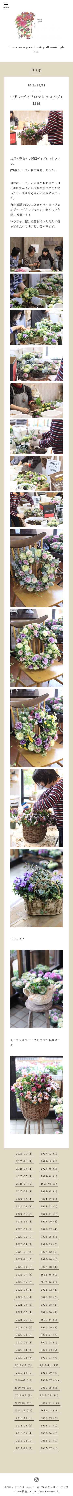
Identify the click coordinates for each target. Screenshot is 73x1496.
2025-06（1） (50, 1176)
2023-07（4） (50, 1229)
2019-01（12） (50, 1403)
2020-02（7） (25, 1358)
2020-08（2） (25, 1335)
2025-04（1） (49, 1184)
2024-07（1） (25, 1199)
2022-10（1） (50, 1259)
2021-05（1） (25, 1320)
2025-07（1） (25, 1176)
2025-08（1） (50, 1169)
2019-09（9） (50, 1373)
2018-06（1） (25, 1433)
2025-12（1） (50, 1154)
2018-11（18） (50, 1410)
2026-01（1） (25, 1154)
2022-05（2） (25, 1282)
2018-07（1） (50, 1425)
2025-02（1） (50, 1191)
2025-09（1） (25, 1169)
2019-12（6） (24, 1365)
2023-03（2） (50, 1244)
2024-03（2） (25, 1206)
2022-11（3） (25, 1259)
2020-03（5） (50, 1350)
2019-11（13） (50, 1365)
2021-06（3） (50, 1312)
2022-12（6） (50, 1252)
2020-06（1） (25, 1342)
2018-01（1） (50, 1441)
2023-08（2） (25, 1229)
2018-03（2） (25, 1441)
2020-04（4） (25, 1350)
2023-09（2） (50, 1221)
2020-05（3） (50, 1342)
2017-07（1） (50, 1448)
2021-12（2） (50, 1297)
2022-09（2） (25, 1267)
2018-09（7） (50, 1418)
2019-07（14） (50, 1380)
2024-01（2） (25, 1214)
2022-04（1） (50, 1282)
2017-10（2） (25, 1448)
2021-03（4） (25, 1327)
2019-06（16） (24, 1388)
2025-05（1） (25, 1184)
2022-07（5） (25, 1274)
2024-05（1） (50, 1199)
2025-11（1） (25, 1161)
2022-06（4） (50, 1274)
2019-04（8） (24, 1395)
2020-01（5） (50, 1358)
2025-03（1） (25, 1191)
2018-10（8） (25, 1418)
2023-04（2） (25, 1244)
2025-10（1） (50, 1161)
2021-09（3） (25, 1305)
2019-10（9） (25, 1373)
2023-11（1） (50, 1214)
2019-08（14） (24, 1380)
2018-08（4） (25, 1425)
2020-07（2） (50, 1335)
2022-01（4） (25, 1297)
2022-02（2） (50, 1290)
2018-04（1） (50, 1433)
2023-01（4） (25, 1252)
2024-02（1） (50, 1206)
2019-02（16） (24, 1403)
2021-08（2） (50, 1305)
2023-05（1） (50, 1237)
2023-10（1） (25, 1221)
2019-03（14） (50, 1395)
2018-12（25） (24, 1410)
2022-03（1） (25, 1290)
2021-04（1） (50, 1320)
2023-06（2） (25, 1237)
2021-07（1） (25, 1312)
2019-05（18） (50, 1388)
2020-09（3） (50, 1327)
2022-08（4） (50, 1267)
